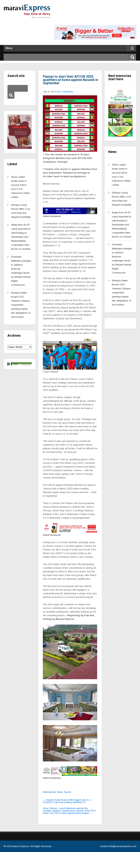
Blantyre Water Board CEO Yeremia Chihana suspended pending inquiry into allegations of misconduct (20, 304)
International (49, 792)
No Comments (65, 91)
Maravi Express (20, 846)
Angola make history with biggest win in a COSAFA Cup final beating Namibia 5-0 (67, 801)
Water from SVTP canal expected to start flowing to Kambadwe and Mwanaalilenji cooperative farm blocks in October (20, 236)
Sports (67, 792)
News (60, 792)
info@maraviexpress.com (122, 846)
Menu (8, 48)
